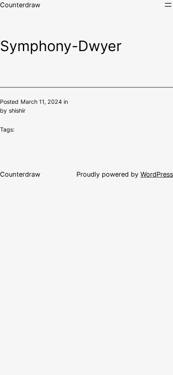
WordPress (156, 174)
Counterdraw (20, 5)
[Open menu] (168, 5)
